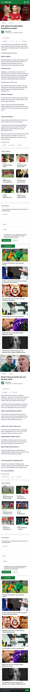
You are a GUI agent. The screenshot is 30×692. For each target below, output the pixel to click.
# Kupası (4, 145)
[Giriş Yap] (28, 2)
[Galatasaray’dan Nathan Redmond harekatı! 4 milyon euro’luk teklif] (22, 192)
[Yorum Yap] (13, 41)
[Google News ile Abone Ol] (6, 38)
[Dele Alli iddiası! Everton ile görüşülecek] (15, 309)
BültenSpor (8, 2)
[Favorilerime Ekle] (10, 41)
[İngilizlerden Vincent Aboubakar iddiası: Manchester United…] (15, 327)
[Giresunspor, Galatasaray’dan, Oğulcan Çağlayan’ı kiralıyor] (22, 493)
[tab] (22, 246)
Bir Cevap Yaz (5, 205)
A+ (16, 41)
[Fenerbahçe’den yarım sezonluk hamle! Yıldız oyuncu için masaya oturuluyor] (22, 176)
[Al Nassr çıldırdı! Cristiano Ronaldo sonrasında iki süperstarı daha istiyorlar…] (15, 275)
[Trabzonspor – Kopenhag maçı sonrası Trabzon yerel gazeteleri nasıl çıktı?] (8, 524)
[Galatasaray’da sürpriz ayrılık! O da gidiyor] (8, 176)
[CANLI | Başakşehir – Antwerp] (22, 524)
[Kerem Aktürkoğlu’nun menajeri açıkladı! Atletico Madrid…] (22, 508)
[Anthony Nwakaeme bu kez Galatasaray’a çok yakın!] (8, 192)
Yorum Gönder (6, 240)
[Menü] (2, 2)
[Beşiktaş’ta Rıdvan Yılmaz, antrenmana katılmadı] (8, 161)
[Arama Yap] (25, 2)
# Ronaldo (19, 145)
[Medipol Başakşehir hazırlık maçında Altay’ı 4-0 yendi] (8, 493)
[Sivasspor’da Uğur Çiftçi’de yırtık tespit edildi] (22, 161)
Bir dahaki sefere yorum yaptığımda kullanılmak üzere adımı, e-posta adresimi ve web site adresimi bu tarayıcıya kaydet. (15, 236)
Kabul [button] (27, 690)
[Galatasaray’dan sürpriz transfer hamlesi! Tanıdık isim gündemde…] (15, 292)
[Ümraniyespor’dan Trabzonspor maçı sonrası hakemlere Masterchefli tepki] (8, 508)
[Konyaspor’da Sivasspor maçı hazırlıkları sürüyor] (15, 257)
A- (19, 41)
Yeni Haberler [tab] (8, 246)
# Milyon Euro (11, 145)
